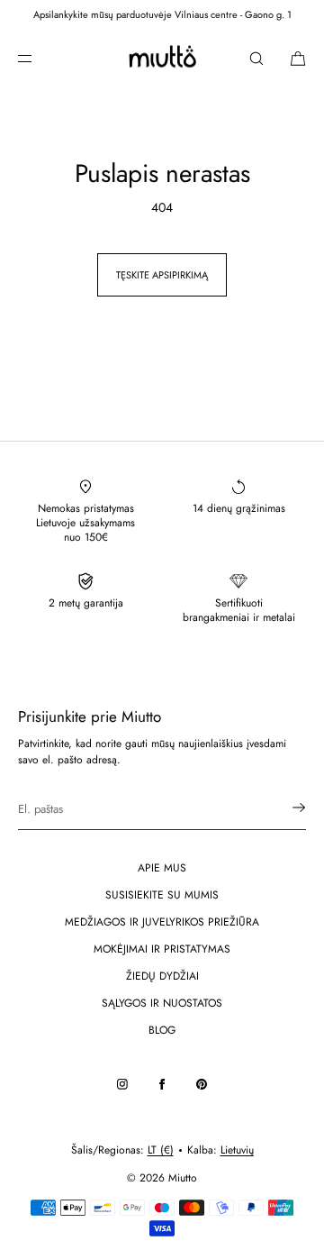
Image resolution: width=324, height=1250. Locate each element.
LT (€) (161, 1150)
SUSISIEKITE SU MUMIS (162, 895)
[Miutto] (162, 58)
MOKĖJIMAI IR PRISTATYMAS (162, 949)
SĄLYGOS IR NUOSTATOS (162, 1003)
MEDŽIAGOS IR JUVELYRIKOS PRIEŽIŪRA (162, 922)
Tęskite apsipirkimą (162, 275)
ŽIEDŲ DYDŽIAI (162, 976)
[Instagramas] (122, 1084)
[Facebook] (162, 1084)
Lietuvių (237, 1150)
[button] (256, 58)
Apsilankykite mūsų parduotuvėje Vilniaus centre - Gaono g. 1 (162, 14)
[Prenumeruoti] (283, 807)
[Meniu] (39, 58)
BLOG (162, 1030)
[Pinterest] (201, 1084)
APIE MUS (162, 868)
